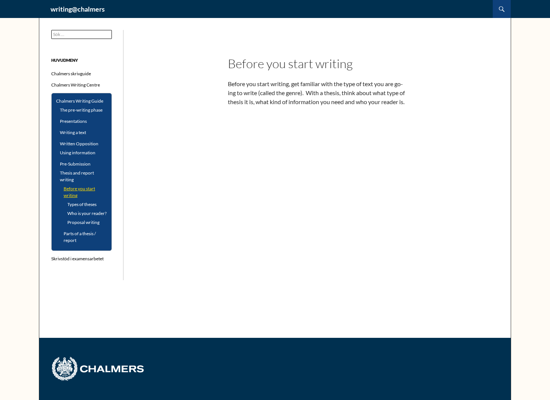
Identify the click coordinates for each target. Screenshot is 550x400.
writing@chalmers (78, 9)
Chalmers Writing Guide (79, 101)
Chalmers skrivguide (71, 73)
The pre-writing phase (81, 110)
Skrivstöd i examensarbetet (77, 258)
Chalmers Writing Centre (75, 85)
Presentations (73, 121)
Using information (77, 152)
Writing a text (73, 132)
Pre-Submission (75, 164)
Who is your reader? (87, 213)
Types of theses (82, 204)
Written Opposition (79, 143)
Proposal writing (83, 222)
